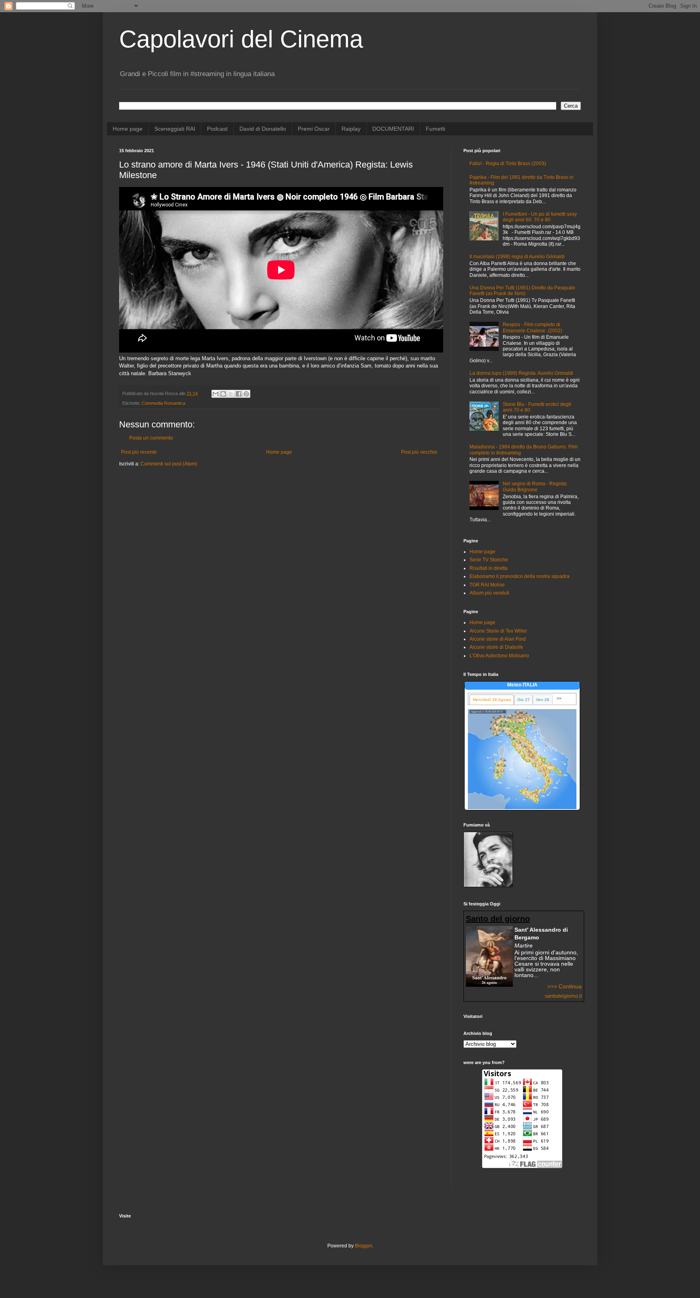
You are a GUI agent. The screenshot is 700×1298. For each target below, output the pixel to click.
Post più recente (139, 452)
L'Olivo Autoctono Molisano (499, 656)
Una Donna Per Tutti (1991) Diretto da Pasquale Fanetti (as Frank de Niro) (522, 290)
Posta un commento (151, 438)
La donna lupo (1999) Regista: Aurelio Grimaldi (521, 373)
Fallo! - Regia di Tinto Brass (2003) (508, 163)
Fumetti (435, 128)
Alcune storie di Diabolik (496, 647)
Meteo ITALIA (522, 685)
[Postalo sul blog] (223, 394)
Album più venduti (489, 593)
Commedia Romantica (163, 403)
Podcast (217, 128)
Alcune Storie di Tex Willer (498, 631)
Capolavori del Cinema (241, 39)
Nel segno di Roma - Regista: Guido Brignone (535, 486)
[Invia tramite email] (215, 394)
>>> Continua (564, 986)
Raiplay (351, 128)
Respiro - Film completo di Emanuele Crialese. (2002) (532, 327)
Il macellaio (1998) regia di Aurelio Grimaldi (517, 256)
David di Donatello (262, 128)
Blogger (363, 1246)
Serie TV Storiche (489, 560)
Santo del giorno (498, 918)
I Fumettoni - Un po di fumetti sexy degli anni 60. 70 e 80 (540, 217)
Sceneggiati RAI (174, 128)
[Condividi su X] (231, 394)
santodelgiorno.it (563, 996)
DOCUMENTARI (393, 128)
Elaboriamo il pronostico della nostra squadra (520, 576)
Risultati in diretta (489, 568)
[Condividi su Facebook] (239, 394)
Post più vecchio (419, 452)
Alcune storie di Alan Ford (498, 639)
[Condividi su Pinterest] (246, 394)
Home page (128, 128)
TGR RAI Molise (487, 585)
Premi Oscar (314, 128)
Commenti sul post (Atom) (169, 464)
